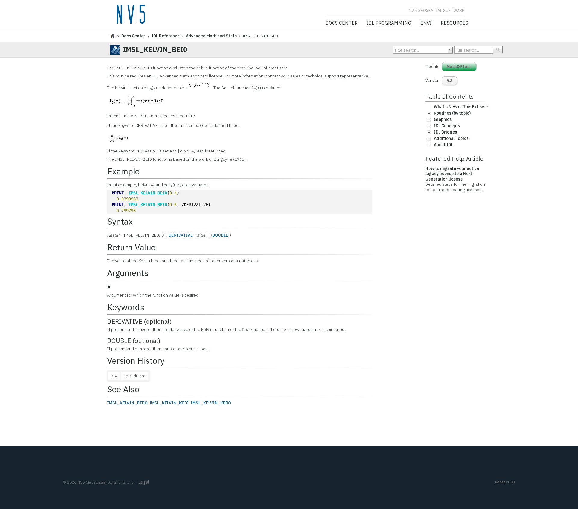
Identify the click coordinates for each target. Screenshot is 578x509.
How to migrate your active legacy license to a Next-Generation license (452, 174)
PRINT (118, 192)
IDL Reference (165, 36)
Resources (454, 23)
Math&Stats (459, 66)
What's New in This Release (461, 106)
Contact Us (505, 482)
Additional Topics (451, 138)
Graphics (443, 119)
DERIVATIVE (181, 235)
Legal (143, 482)
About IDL (443, 144)
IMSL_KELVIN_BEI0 (148, 192)
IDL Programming (389, 23)
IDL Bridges (445, 132)
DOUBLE (220, 235)
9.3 (449, 80)
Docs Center (341, 23)
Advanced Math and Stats (211, 36)
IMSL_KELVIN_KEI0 (168, 403)
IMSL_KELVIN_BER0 (127, 403)
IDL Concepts (447, 125)
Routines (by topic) (452, 113)
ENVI (426, 23)
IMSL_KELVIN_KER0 (211, 403)
